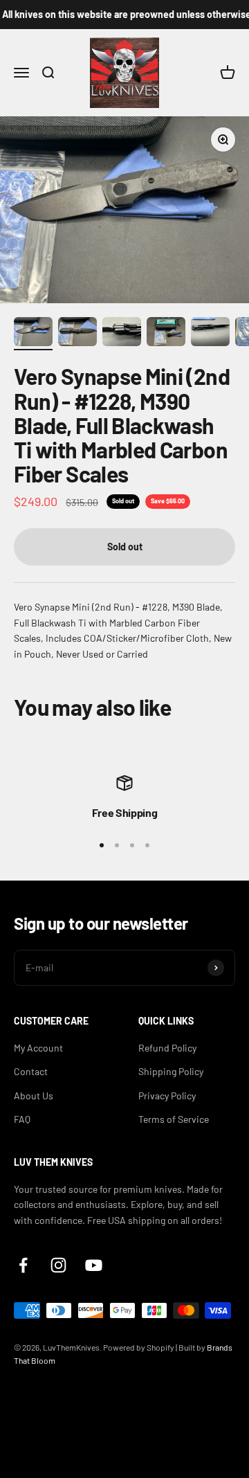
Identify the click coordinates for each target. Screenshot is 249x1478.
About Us (33, 1095)
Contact (31, 1071)
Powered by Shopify (138, 1347)
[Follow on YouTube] (93, 1265)
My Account (38, 1048)
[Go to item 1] (33, 333)
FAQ (22, 1119)
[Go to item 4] (166, 333)
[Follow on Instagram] (58, 1265)
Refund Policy (167, 1048)
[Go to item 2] (77, 333)
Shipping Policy (170, 1071)
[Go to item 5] (210, 333)
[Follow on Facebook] (23, 1265)
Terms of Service (173, 1119)
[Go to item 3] (121, 333)
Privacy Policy (167, 1095)
